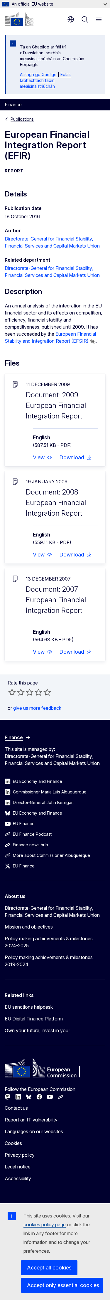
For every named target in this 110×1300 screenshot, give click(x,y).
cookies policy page (44, 1224)
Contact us (16, 1108)
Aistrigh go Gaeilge (38, 74)
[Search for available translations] (93, 341)
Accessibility (18, 1178)
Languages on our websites (34, 1131)
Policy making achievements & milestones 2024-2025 (49, 942)
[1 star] (12, 692)
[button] (42, 457)
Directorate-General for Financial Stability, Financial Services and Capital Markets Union (52, 911)
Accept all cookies (49, 1267)
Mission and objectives (29, 927)
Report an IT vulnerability (31, 1120)
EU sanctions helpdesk (29, 1007)
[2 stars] (16, 692)
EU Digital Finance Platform (34, 1019)
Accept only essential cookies (63, 1285)
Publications (22, 119)
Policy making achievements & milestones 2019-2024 (49, 960)
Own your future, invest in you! (37, 1030)
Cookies (13, 1143)
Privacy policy (20, 1155)
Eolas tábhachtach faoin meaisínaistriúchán (45, 80)
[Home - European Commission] (19, 19)
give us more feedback (37, 708)
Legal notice (18, 1167)
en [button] (70, 19)
